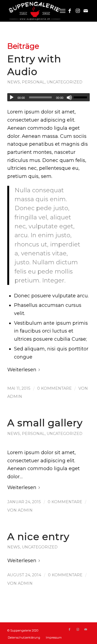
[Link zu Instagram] (78, 11)
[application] (48, 97)
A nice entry (38, 536)
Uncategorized (64, 82)
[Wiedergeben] (11, 97)
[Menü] (62, 10)
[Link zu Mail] (86, 11)
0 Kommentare (54, 388)
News (13, 82)
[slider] (82, 97)
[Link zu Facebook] (69, 11)
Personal (33, 82)
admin (14, 396)
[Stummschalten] (69, 97)
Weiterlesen (21, 370)
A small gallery (45, 423)
